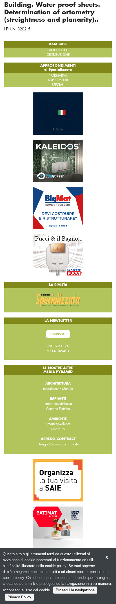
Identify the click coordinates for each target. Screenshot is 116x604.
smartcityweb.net (58, 424)
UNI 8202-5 (20, 29)
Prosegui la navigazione (75, 590)
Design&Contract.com (53, 444)
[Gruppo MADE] (58, 113)
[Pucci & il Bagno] (58, 255)
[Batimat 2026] (58, 527)
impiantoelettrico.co (58, 403)
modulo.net (51, 388)
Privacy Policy (19, 597)
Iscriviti (58, 334)
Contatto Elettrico (58, 408)
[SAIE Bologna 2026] (58, 480)
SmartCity (58, 429)
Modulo (67, 388)
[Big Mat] (58, 208)
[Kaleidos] (58, 160)
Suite (75, 444)
